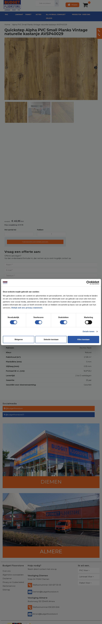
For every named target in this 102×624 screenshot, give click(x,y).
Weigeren (19, 339)
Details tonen (88, 331)
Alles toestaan (83, 339)
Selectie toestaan (51, 339)
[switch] (36, 321)
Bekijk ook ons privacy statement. (27, 308)
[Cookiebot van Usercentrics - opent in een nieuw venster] (88, 283)
